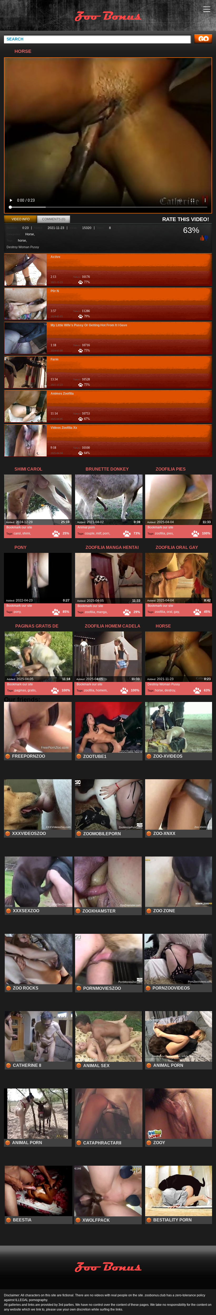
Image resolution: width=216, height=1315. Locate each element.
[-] (206, 238)
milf (98, 533)
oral (169, 612)
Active (55, 257)
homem (101, 690)
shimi (26, 533)
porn (106, 533)
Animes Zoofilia (62, 393)
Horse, (30, 234)
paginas (20, 690)
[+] (201, 238)
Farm (54, 359)
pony (17, 612)
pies (170, 533)
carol (17, 533)
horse (22, 240)
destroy (170, 690)
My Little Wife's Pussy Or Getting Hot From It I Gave (89, 325)
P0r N (55, 291)
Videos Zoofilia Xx (64, 428)
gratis (32, 690)
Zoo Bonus (108, 16)
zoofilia (160, 533)
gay (176, 612)
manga (102, 612)
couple (90, 533)
